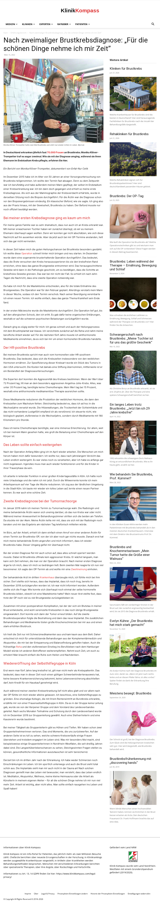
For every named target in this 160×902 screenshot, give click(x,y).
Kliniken (27, 24)
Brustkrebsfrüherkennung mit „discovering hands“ (130, 761)
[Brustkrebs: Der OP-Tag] (133, 221)
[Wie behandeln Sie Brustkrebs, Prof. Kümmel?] (133, 504)
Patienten (81, 24)
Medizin (10, 24)
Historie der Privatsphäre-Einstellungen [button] (108, 893)
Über (36, 893)
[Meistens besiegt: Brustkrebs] (133, 719)
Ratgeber (62, 24)
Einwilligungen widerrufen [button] (139, 893)
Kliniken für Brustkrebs (126, 68)
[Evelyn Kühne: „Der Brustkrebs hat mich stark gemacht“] (133, 650)
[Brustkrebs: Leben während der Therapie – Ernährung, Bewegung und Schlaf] (133, 295)
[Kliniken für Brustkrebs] (133, 94)
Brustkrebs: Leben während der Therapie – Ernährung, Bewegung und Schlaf (133, 265)
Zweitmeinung (79, 569)
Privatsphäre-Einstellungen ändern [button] (73, 893)
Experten (44, 24)
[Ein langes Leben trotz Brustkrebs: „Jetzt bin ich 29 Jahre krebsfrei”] (133, 438)
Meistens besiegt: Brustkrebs (130, 693)
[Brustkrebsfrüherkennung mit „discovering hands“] (133, 788)
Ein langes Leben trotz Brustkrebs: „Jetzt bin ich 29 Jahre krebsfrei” (130, 408)
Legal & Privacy (48, 893)
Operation (26, 253)
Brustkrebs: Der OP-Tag (126, 196)
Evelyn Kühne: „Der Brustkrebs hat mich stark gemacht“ (131, 623)
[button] (153, 24)
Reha (19, 646)
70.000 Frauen (55, 152)
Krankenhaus (47, 577)
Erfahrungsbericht (18, 32)
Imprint (28, 893)
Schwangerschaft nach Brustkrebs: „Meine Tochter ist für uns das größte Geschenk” (131, 338)
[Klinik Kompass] (80, 10)
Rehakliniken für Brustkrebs (129, 134)
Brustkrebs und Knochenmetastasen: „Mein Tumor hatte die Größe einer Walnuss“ (130, 553)
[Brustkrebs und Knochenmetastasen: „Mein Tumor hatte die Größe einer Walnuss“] (133, 584)
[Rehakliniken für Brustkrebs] (133, 159)
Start (5, 32)
